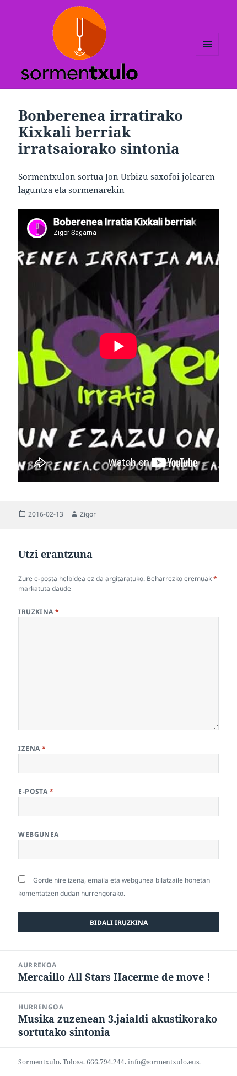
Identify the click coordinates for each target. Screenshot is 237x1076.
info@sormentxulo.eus (163, 1062)
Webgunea (38, 834)
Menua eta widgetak (207, 55)
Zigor (88, 514)
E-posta (35, 791)
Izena (32, 748)
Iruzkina (39, 611)
